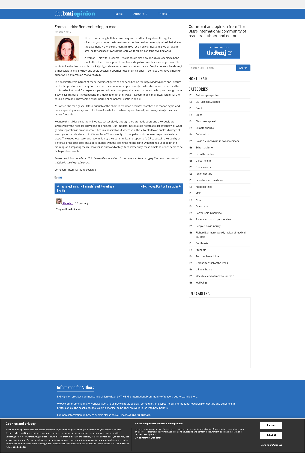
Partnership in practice (209, 213)
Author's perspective (207, 95)
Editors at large (204, 147)
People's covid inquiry (208, 226)
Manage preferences (271, 445)
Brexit (199, 108)
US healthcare (204, 269)
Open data (202, 206)
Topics (162, 14)
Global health (203, 160)
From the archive (205, 154)
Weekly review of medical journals (215, 276)
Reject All (271, 435)
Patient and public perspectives (213, 219)
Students (201, 250)
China (199, 114)
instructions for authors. (136, 415)
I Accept (271, 425)
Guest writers (203, 167)
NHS (60, 177)
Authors (139, 14)
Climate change (205, 128)
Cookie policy (19, 447)
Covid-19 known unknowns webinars (217, 141)
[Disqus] (119, 241)
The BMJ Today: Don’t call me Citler (158, 186)
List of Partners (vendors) (148, 438)
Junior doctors (204, 173)
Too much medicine (207, 256)
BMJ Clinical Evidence (208, 101)
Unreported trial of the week (212, 263)
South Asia (202, 243)
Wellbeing (201, 282)
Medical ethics (204, 186)
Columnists (202, 134)
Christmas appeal (206, 121)
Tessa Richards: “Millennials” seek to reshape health (85, 189)
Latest (119, 14)
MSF (198, 193)
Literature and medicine (209, 180)
